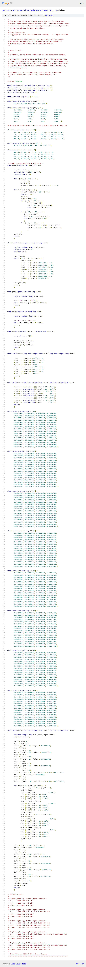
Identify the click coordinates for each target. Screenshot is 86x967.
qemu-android (8, 10)
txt (77, 964)
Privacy (18, 964)
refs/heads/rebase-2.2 (41, 10)
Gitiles (13, 964)
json (82, 964)
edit (51, 15)
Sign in (81, 3)
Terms (24, 964)
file (45, 15)
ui (56, 10)
